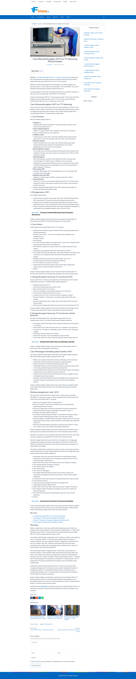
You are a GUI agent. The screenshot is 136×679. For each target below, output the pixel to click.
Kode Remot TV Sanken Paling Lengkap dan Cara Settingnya (55, 617)
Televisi (36, 624)
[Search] (104, 17)
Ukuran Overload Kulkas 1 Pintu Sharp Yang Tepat (41, 629)
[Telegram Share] (39, 598)
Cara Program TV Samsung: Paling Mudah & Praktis (48, 522)
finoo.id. (65, 675)
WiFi (51, 624)
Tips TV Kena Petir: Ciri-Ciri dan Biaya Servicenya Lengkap (38, 617)
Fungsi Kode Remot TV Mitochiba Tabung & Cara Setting (68, 629)
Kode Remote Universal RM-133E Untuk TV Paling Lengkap (71, 618)
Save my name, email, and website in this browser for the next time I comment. (53, 661)
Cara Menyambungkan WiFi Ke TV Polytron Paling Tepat (49, 516)
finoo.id (43, 586)
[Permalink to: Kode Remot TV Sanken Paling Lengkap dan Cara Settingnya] (55, 610)
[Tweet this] (34, 598)
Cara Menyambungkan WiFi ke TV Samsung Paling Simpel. (53, 77)
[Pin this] (37, 598)
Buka (41, 71)
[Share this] (31, 598)
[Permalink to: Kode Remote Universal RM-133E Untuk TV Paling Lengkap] (72, 610)
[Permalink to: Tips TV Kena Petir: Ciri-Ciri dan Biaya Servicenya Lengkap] (38, 610)
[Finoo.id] (40, 10)
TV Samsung (47, 624)
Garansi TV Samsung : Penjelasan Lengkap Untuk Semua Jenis (51, 520)
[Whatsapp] (42, 598)
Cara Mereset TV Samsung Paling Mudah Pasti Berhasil (49, 518)
